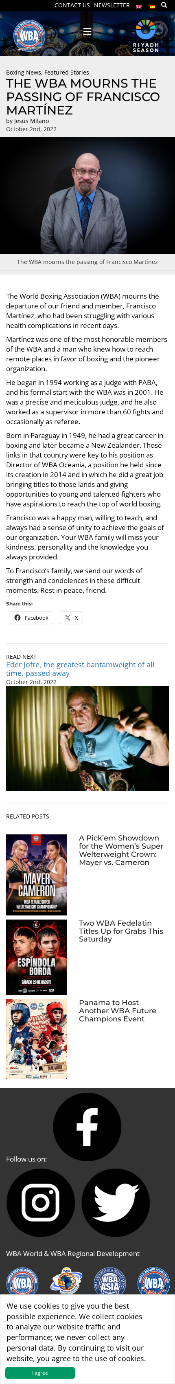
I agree (40, 1372)
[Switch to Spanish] (153, 5)
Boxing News (23, 72)
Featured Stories (66, 72)
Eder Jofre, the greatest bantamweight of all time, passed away (80, 669)
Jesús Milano (31, 121)
